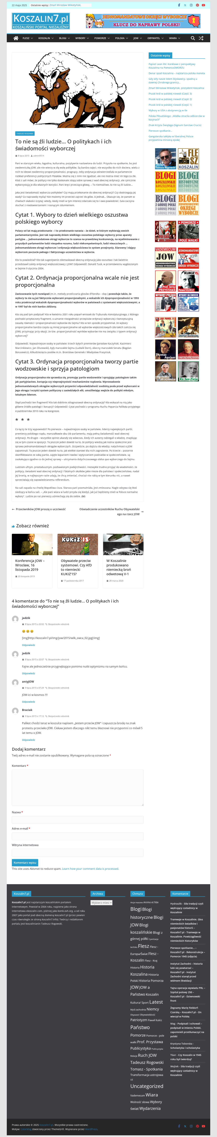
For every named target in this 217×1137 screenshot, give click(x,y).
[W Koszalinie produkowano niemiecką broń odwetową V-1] (123, 536)
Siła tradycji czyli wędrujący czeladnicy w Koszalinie (186, 908)
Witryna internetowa (25, 845)
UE (131, 1079)
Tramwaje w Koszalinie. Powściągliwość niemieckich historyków (185, 936)
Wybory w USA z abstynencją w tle (168, 110)
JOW (136, 38)
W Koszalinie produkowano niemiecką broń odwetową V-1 (118, 567)
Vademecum (137, 1095)
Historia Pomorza (151, 980)
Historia (135, 967)
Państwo (140, 1027)
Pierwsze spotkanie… (160, 130)
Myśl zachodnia (138, 1009)
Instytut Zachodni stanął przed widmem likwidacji (183, 976)
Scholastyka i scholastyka (185, 1047)
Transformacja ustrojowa (146, 1075)
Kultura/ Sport (139, 1002)
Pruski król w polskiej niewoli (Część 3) (170, 93)
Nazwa (17, 812)
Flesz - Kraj (151, 960)
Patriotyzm (138, 1020)
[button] (31, 38)
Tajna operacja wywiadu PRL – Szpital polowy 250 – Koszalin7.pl (187, 992)
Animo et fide (151, 902)
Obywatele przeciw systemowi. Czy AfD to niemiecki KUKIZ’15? (76, 567)
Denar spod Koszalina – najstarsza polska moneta (177, 73)
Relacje (133, 1055)
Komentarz (20, 766)
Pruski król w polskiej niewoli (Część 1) (170, 104)
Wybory (80, 38)
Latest (156, 1002)
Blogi (62, 38)
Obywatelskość (147, 1014)
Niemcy (153, 1009)
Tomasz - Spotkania (146, 1069)
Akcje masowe (136, 902)
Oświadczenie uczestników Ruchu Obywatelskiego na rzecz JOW (110, 511)
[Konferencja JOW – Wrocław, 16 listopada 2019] (32, 536)
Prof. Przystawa (150, 1041)
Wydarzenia (150, 1108)
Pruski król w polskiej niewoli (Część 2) (170, 99)
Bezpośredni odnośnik (58, 624)
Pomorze (100, 38)
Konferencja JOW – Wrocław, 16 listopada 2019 (30, 565)
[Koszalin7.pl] (16, 38)
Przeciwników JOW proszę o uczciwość (41, 509)
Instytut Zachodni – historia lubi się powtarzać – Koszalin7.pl (186, 968)
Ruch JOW (147, 1055)
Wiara (173, 38)
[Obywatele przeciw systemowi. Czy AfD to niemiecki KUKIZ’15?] (77, 536)
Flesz (26, 38)
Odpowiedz (28, 645)
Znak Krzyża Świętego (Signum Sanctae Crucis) (175, 125)
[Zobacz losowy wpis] (201, 38)
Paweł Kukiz (155, 1020)
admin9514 (38, 155)
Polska (119, 38)
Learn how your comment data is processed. (90, 869)
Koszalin (44, 38)
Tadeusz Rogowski (25, 133)
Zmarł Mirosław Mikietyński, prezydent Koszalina (65, 7)
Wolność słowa (139, 1102)
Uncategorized (146, 1086)
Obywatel (153, 38)
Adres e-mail (21, 828)
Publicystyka (140, 1048)
